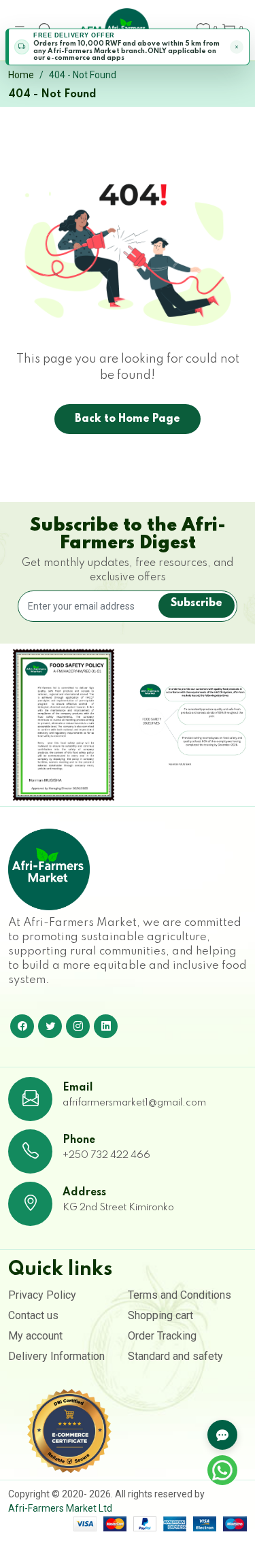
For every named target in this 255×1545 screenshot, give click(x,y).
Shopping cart (160, 1315)
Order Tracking (162, 1335)
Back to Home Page (127, 419)
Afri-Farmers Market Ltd (60, 1508)
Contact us (33, 1315)
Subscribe (196, 603)
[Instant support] (222, 1435)
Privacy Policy (42, 1295)
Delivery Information (56, 1356)
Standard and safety (175, 1356)
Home (21, 74)
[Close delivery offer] (236, 47)
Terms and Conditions (179, 1295)
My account (35, 1335)
